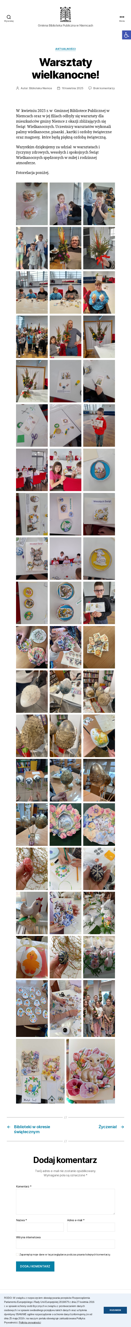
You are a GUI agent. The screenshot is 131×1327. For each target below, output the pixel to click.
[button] (126, 34)
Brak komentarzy (104, 88)
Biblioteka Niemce (40, 88)
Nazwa (21, 1220)
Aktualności (65, 49)
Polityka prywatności (30, 1322)
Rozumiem (115, 1310)
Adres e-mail (75, 1220)
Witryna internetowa (28, 1237)
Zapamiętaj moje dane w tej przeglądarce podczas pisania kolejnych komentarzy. (65, 1254)
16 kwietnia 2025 (72, 88)
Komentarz (24, 1186)
